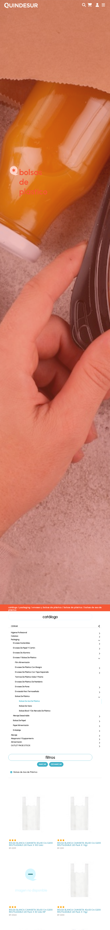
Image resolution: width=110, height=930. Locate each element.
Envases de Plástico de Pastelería (28, 682)
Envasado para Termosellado (27, 691)
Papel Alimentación (21, 725)
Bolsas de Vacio (25, 706)
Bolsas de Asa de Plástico (29, 701)
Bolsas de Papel (19, 720)
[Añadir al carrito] (50, 834)
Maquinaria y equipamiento (22, 738)
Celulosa (14, 636)
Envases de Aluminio (21, 653)
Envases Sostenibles (21, 643)
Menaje (14, 735)
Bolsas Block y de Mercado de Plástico (34, 711)
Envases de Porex (22, 686)
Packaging (24, 607)
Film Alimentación (22, 662)
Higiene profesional (19, 632)
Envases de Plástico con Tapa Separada (32, 672)
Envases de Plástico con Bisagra (28, 667)
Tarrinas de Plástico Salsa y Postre (29, 677)
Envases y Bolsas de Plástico (47, 607)
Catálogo (12, 607)
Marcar (42, 764)
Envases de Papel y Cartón (24, 648)
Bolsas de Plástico (73, 607)
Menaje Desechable (21, 715)
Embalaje (17, 730)
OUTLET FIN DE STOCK (20, 745)
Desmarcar (56, 764)
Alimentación (16, 742)
